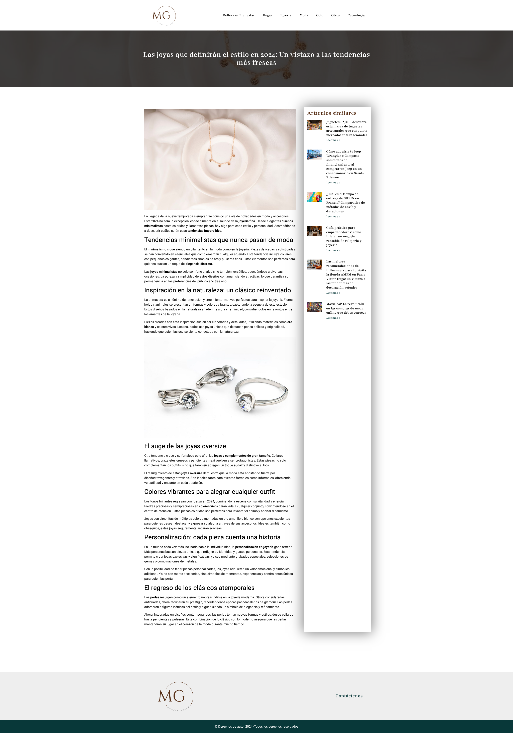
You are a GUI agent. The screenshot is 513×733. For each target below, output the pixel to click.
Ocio (319, 15)
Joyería (286, 15)
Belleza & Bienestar (239, 15)
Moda (304, 15)
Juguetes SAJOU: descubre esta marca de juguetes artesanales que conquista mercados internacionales (346, 128)
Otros (335, 15)
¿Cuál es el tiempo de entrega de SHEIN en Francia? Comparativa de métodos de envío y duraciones (345, 202)
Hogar (267, 15)
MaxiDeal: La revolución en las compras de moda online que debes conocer (346, 308)
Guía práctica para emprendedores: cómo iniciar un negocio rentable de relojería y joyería (344, 236)
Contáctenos (349, 696)
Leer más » (333, 140)
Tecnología (356, 15)
